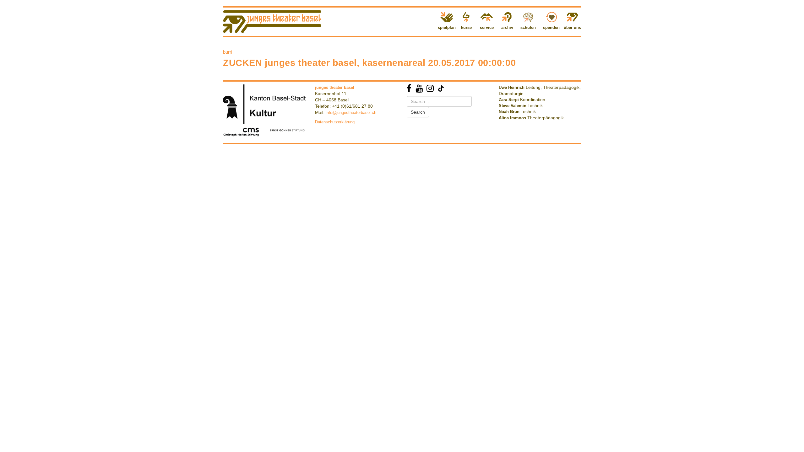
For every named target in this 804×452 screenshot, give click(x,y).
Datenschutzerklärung (335, 122)
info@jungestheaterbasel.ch (351, 112)
